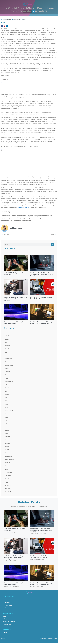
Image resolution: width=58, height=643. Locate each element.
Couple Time (8, 358)
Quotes (7, 449)
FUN (6, 384)
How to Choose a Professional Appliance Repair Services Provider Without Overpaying (15, 299)
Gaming (7, 391)
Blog (6, 342)
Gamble (7, 388)
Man (6, 427)
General (7, 394)
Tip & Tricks (8, 479)
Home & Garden (9, 410)
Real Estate (8, 453)
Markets (7, 430)
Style (6, 469)
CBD (6, 355)
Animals (7, 336)
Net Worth (7, 436)
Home (6, 407)
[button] (29, 8)
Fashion (7, 368)
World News (8, 488)
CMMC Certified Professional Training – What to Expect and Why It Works (41, 322)
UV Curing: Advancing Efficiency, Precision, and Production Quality (16, 322)
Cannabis (7, 349)
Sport (6, 466)
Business (7, 345)
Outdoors (7, 443)
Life (6, 423)
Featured (7, 371)
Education (7, 362)
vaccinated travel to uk (24, 207)
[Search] (33, 11)
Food (6, 378)
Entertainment (9, 365)
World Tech (8, 492)
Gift (6, 397)
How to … (7, 414)
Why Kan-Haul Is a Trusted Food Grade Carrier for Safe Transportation (41, 298)
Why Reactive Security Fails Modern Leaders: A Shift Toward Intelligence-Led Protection (41, 274)
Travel (24, 19)
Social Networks (9, 459)
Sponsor (7, 462)
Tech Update (8, 472)
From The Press (9, 381)
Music (6, 433)
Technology (8, 475)
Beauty (7, 339)
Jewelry (7, 417)
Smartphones (8, 456)
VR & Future (8, 485)
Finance (7, 375)
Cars (6, 352)
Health (6, 404)
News (6, 440)
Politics (7, 446)
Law (6, 420)
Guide (6, 401)
